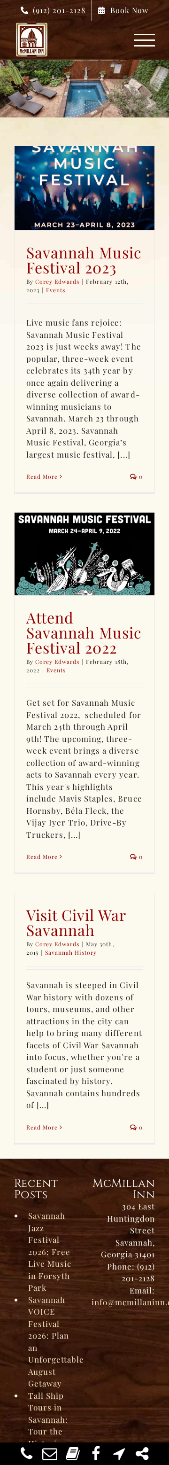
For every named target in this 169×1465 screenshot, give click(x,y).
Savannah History (71, 952)
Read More (42, 476)
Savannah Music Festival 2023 (84, 259)
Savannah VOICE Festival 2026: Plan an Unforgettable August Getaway (52, 1341)
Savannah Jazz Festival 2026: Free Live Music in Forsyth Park (49, 1251)
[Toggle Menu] (144, 40)
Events (55, 290)
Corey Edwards (57, 281)
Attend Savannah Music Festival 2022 (84, 632)
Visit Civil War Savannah (76, 922)
